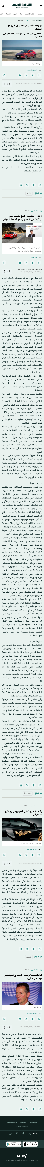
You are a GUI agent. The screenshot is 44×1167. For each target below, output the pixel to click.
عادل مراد (34, 255)
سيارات (20, 18)
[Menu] (42, 5)
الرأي (15, 12)
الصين (28, 955)
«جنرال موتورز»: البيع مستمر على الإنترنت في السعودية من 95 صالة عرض (22, 215)
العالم (21, 12)
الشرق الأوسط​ (29, 12)
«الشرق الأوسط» (32, 68)
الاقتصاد (8, 12)
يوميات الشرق (36, 18)
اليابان (29, 191)
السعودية (27, 791)
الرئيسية (39, 12)
